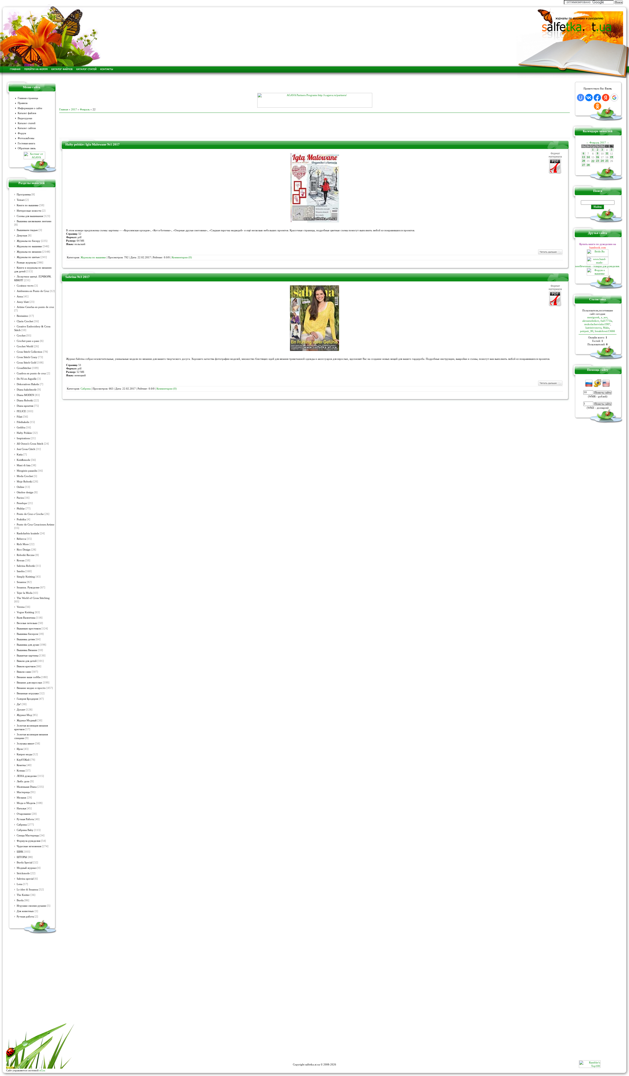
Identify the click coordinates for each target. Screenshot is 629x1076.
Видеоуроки (25, 118)
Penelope (22, 503)
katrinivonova (593, 327)
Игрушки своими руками (31, 905)
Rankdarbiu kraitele (28, 533)
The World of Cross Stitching (33, 598)
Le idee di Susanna (27, 889)
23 (597, 161)
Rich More (23, 544)
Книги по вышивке (28, 205)
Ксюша (21, 770)
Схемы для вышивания (30, 216)
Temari (21, 200)
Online (20, 487)
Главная (63, 109)
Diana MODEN (25, 395)
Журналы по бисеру (28, 241)
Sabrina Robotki (26, 566)
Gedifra (21, 427)
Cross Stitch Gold (26, 362)
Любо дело (23, 781)
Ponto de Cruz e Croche (30, 514)
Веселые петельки (27, 623)
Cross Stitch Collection (29, 351)
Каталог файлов (27, 113)
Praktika (21, 519)
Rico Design (23, 549)
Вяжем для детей (27, 661)
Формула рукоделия (28, 841)
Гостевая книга (26, 143)
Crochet (21, 335)
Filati (19, 416)
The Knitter (23, 895)
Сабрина (22, 824)
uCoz (42, 1070)
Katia (20, 454)
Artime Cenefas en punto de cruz (35, 307)
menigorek (593, 317)
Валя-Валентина (26, 617)
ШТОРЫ (22, 857)
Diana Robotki (25, 400)
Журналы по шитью (28, 257)
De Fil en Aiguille (27, 379)
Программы (24, 194)
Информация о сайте (30, 108)
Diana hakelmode (27, 389)
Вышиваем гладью (27, 230)
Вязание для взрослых (29, 682)
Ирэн (20, 749)
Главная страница (28, 98)
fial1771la (606, 320)
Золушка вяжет (25, 743)
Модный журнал (26, 868)
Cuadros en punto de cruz (31, 373)
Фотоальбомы (26, 138)
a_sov (604, 317)
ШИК (20, 851)
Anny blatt (23, 302)
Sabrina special (25, 878)
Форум (22, 133)
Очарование (24, 814)
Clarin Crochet (25, 321)
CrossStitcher (24, 368)
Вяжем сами (24, 671)
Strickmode (23, 873)
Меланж (21, 797)
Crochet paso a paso (28, 341)
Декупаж (22, 235)
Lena (19, 884)
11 (607, 153)
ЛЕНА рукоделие (27, 776)
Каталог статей (26, 123)
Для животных (25, 911)
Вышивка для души (28, 644)
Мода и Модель (26, 803)
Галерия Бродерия (27, 699)
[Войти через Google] (614, 98)
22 (592, 161)
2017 (74, 109)
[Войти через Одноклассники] (597, 106)
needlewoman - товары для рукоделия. (597, 266)
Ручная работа (25, 916)
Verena (21, 607)
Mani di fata (23, 465)
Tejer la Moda (24, 593)
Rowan (21, 560)
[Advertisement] (314, 85)
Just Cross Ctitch (26, 449)
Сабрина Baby (25, 830)
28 (588, 165)
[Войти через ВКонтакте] (589, 97)
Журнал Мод (24, 715)
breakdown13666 (605, 331)
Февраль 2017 (597, 142)
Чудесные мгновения (29, 846)
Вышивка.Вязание (27, 650)
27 (583, 165)
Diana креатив (25, 406)
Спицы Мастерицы (28, 835)
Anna (20, 296)
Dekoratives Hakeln (28, 384)
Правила (23, 103)
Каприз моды (24, 754)
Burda (20, 900)
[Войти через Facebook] (597, 97)
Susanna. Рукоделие (28, 587)
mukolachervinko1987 (597, 324)
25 (606, 161)
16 (597, 157)
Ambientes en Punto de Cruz (33, 291)
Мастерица (23, 792)
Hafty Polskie (24, 433)
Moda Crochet (25, 476)
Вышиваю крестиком (29, 628)
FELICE (21, 411)
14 (588, 157)
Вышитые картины (27, 655)
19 (611, 157)
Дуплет (21, 709)
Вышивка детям (26, 639)
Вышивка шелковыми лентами (34, 221)
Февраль (85, 109)
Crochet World (25, 346)
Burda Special (24, 862)
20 (583, 161)
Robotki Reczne (26, 555)
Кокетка (21, 765)
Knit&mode (23, 460)
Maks (606, 327)
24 (602, 161)
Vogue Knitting (25, 612)
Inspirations (23, 438)
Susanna (21, 582)
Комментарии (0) (182, 257)
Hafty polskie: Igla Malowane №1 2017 (92, 144)
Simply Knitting (26, 576)
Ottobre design (25, 492)
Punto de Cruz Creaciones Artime (35, 524)
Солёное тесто (25, 285)
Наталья (21, 808)
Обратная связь (27, 148)
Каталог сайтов (27, 128)
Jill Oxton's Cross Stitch (30, 443)
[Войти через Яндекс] (605, 97)
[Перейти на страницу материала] (314, 221)
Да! (19, 704)
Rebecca (21, 539)
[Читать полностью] (550, 253)
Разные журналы (26, 262)
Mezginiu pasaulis (27, 470)
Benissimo (22, 316)
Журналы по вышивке (29, 246)
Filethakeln (23, 422)
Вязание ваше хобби (29, 677)
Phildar (21, 508)
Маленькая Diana (27, 786)
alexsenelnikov (590, 320)
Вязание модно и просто (31, 688)
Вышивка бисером (27, 634)
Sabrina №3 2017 (77, 277)
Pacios (20, 497)
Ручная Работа (25, 819)
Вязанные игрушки (28, 693)
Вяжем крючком (26, 666)
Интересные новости (29, 210)
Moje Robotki (24, 481)
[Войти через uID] (580, 97)
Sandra (21, 571)
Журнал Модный (27, 720)
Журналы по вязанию (29, 251)
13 (583, 157)
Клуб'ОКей (23, 759)
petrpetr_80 (586, 331)
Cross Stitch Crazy (27, 357)
